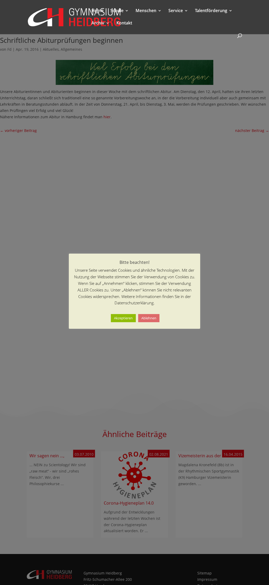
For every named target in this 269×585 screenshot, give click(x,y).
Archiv (97, 23)
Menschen (146, 11)
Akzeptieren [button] (123, 318)
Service (175, 11)
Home (97, 11)
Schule (116, 11)
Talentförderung (211, 11)
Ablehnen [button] (148, 318)
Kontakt (124, 23)
